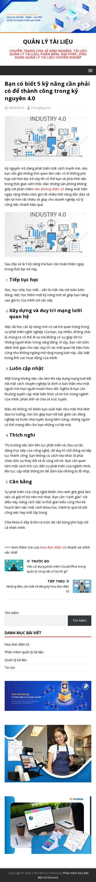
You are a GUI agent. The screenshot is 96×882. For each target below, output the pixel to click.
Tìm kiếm (12, 613)
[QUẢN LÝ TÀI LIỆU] (48, 30)
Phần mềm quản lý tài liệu (24, 652)
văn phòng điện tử (49, 189)
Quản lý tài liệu (16, 660)
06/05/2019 (16, 108)
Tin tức (10, 667)
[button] (89, 70)
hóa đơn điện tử (53, 547)
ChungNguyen (41, 108)
